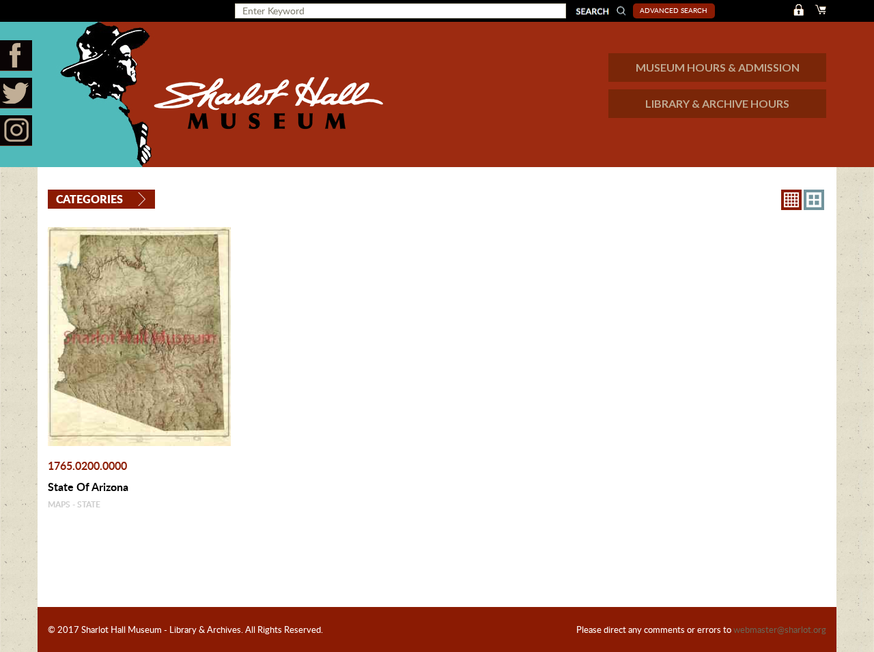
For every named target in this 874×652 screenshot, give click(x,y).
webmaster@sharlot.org (779, 629)
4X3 (814, 200)
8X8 (791, 200)
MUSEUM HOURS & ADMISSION (718, 67)
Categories (89, 199)
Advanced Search (673, 10)
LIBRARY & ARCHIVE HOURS (717, 103)
